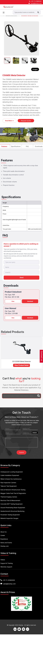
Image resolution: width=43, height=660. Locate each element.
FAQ (27, 146)
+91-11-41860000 (36, 1)
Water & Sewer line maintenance (11, 479)
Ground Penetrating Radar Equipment (12, 507)
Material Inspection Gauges (9, 518)
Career (2, 535)
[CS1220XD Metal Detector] (21, 348)
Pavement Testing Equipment (10, 515)
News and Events (6, 542)
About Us (3, 532)
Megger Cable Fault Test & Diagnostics (13, 493)
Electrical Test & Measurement (10, 500)
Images (35, 69)
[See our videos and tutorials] (19, 629)
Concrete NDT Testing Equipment (11, 504)
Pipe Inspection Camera (8, 482)
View (13, 301)
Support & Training (6, 563)
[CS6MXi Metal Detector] (21, 38)
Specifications (15, 146)
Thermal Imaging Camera (8, 497)
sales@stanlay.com (36, 3)
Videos (2, 560)
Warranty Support (6, 567)
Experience (4, 539)
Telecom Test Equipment (8, 486)
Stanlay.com (4, 546)
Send (21, 277)
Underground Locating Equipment (11, 472)
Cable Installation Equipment (9, 475)
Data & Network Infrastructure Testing (12, 490)
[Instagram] (27, 629)
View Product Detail (21, 365)
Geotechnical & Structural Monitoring (12, 511)
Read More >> (9, 120)
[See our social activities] (23, 629)
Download (30, 301)
